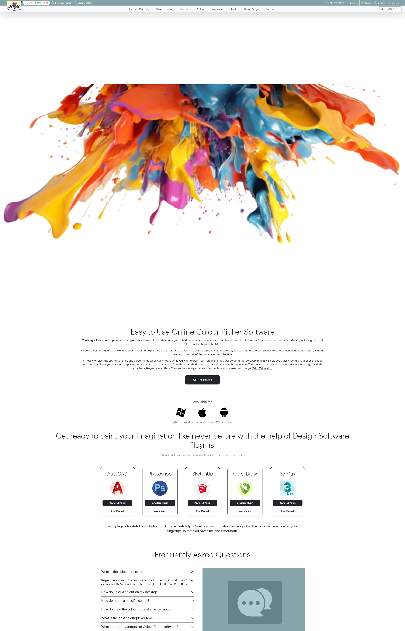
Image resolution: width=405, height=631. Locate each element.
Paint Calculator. (262, 368)
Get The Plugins (202, 380)
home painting (151, 350)
